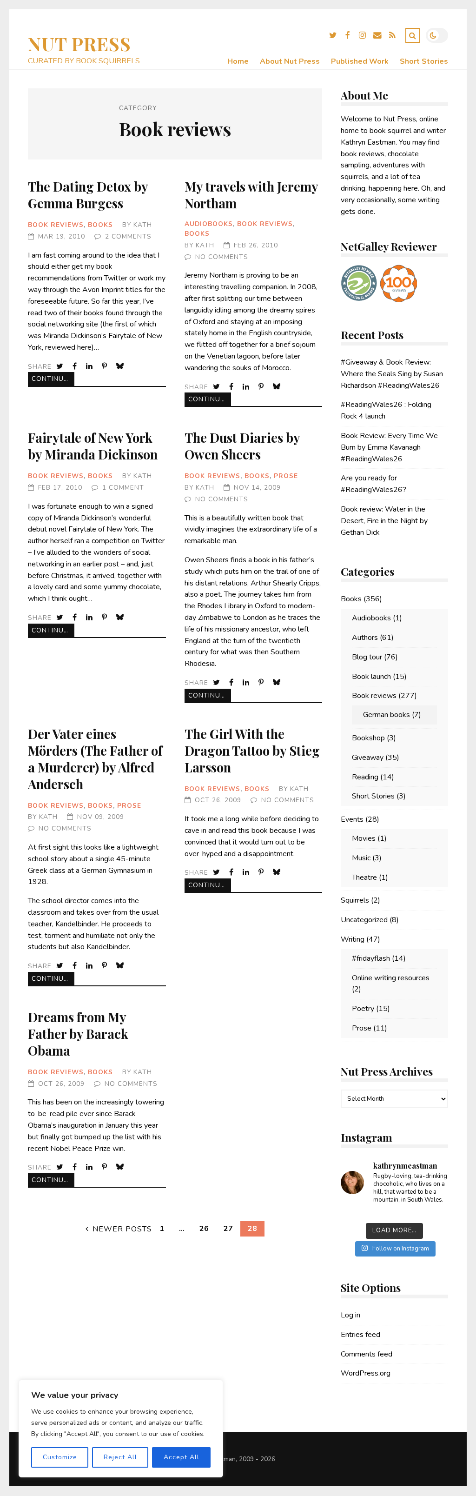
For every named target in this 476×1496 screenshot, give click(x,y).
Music (361, 858)
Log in (350, 1315)
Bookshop (368, 738)
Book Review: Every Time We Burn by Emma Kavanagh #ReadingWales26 (389, 447)
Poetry (363, 1009)
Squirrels (355, 900)
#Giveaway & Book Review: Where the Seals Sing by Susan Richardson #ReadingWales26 (392, 374)
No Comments (221, 257)
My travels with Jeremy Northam (251, 195)
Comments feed (366, 1354)
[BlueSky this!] (120, 366)
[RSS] (392, 37)
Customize (60, 1457)
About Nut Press (290, 61)
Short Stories (424, 61)
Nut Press (79, 43)
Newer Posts (122, 1229)
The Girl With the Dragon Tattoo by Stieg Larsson (252, 750)
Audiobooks (209, 223)
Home (238, 61)
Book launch (371, 677)
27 (228, 1228)
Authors (365, 637)
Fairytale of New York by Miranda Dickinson (93, 446)
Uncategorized (364, 920)
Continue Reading (53, 378)
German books (386, 715)
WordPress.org (365, 1373)
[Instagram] (362, 37)
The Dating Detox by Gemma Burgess (88, 195)
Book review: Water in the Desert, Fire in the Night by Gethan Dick (384, 521)
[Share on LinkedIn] (90, 366)
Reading (365, 777)
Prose (286, 476)
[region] (121, 1428)
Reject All (120, 1457)
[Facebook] (347, 37)
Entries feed (360, 1335)
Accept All (181, 1457)
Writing (352, 939)
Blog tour (367, 657)
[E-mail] (377, 37)
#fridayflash (371, 958)
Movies (364, 838)
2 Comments (128, 236)
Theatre (364, 877)
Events (352, 819)
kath (142, 224)
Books (100, 224)
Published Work (360, 61)
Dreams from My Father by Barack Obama (78, 1033)
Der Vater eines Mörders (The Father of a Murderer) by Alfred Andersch (95, 758)
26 (204, 1228)
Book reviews (56, 224)
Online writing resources (391, 978)
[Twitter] (332, 37)
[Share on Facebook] (75, 366)
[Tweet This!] (60, 366)
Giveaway (367, 757)
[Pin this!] (105, 366)
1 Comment (123, 487)
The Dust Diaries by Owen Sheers (242, 446)
